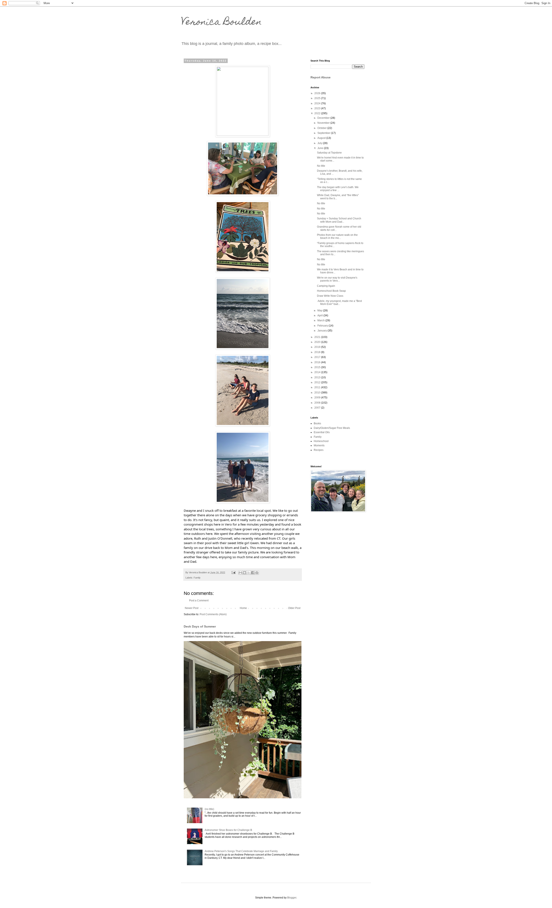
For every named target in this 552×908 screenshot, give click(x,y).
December (323, 117)
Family (197, 577)
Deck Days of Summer (200, 626)
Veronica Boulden (221, 22)
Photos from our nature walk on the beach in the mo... (337, 236)
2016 (317, 362)
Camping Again (326, 285)
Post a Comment (199, 600)
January (322, 330)
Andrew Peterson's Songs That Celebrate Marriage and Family (241, 851)
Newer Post (191, 608)
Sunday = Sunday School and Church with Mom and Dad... (339, 220)
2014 (317, 372)
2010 (317, 392)
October (322, 128)
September (324, 133)
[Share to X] (248, 572)
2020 (317, 342)
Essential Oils (322, 432)
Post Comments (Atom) (213, 614)
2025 (317, 98)
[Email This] (240, 572)
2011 (317, 387)
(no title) (209, 809)
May (320, 310)
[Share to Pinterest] (257, 572)
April (320, 315)
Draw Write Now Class (330, 295)
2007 (317, 407)
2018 (317, 352)
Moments (319, 445)
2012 (317, 382)
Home (243, 608)
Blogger (291, 897)
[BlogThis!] (244, 572)
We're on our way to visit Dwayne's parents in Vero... (337, 279)
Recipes (318, 450)
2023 (317, 108)
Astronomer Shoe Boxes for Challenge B (228, 830)
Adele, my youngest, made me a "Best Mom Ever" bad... (339, 302)
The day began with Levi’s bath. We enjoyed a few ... (338, 189)
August (321, 137)
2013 (317, 377)
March (321, 320)
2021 (317, 337)
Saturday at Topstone (329, 152)
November (323, 122)
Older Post (294, 608)
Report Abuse (320, 77)
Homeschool (321, 441)
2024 (317, 103)
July (320, 143)
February (323, 325)
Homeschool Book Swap (331, 290)
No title (321, 165)
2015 (317, 367)
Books (317, 423)
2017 (317, 357)
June (320, 148)
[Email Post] (233, 572)
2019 (317, 347)
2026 (317, 93)
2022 (317, 113)
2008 (317, 402)
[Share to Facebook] (253, 572)
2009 (317, 397)
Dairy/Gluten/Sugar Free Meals (332, 427)
